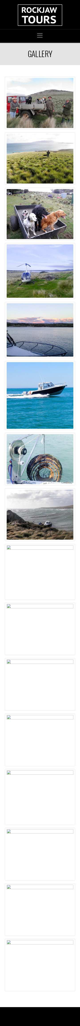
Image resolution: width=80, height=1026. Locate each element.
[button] (40, 35)
